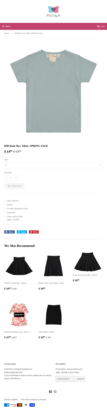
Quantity (8, 173)
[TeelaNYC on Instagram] (55, 392)
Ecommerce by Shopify (37, 400)
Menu (8, 26)
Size (6, 160)
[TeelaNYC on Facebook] (50, 392)
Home (6, 33)
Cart (103, 26)
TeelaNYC (14, 400)
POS (22, 400)
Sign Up (80, 379)
